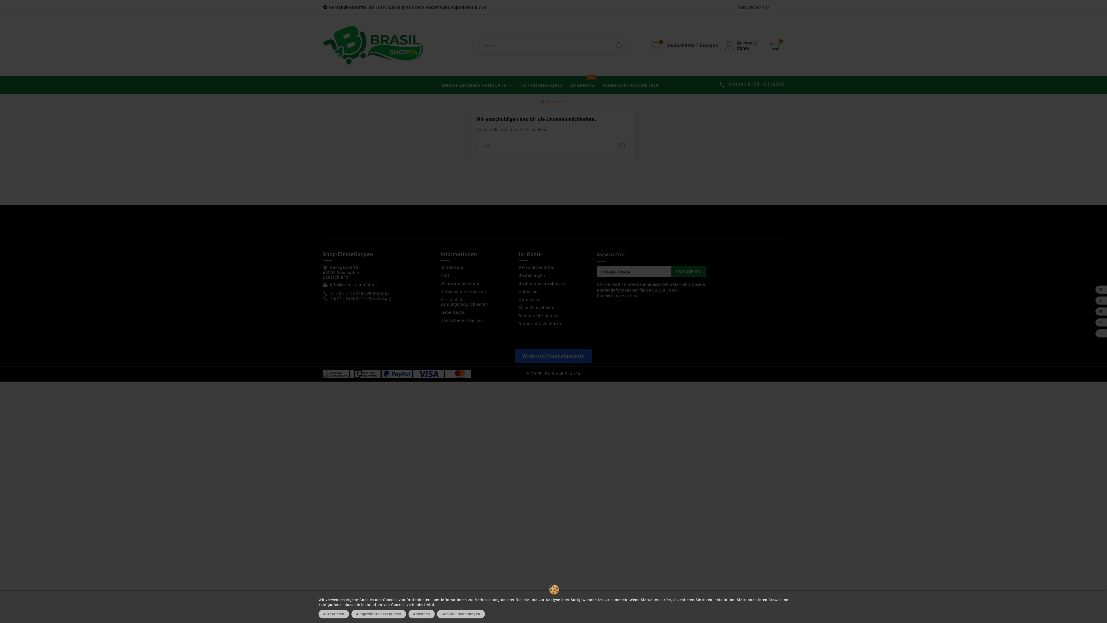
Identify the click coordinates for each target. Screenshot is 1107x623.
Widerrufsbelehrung (460, 283)
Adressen (528, 291)
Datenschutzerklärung (463, 291)
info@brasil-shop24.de (353, 284)
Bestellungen (532, 275)
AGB (444, 275)
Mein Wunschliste (536, 307)
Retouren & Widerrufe (540, 324)
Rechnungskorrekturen (542, 283)
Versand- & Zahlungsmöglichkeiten (464, 302)
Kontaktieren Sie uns (461, 320)
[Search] (619, 45)
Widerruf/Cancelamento (553, 356)
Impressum (451, 267)
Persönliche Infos (536, 267)
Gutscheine (530, 299)
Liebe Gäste (452, 312)
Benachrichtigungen (539, 316)
